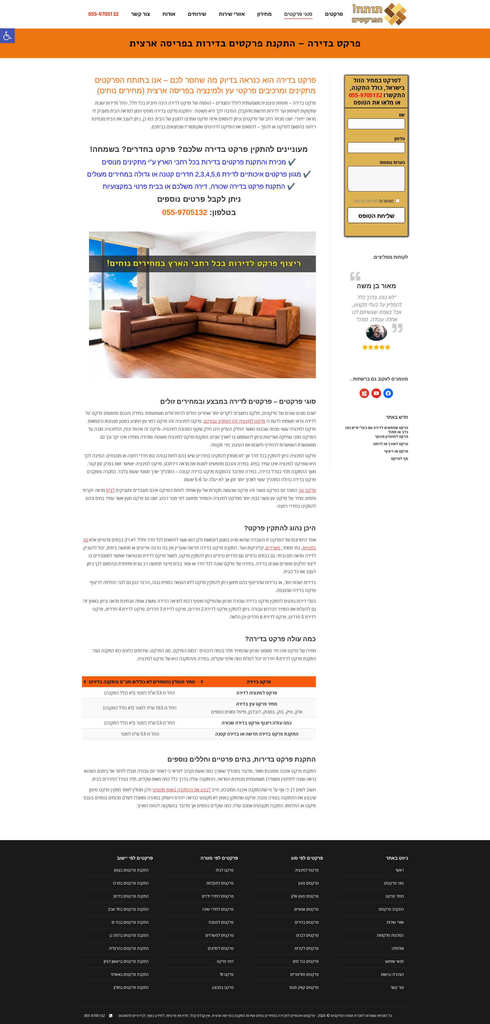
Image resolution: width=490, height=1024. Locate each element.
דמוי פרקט (225, 961)
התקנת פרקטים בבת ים (130, 922)
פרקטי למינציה (307, 870)
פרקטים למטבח (221, 922)
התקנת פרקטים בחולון (131, 987)
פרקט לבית (225, 870)
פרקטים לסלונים (221, 948)
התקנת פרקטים (391, 909)
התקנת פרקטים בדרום (131, 896)
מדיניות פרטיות (366, 201)
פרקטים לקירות (307, 948)
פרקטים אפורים (306, 909)
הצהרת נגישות (392, 974)
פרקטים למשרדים (220, 935)
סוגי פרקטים (394, 883)
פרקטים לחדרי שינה (218, 909)
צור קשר (397, 987)
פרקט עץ (307, 490)
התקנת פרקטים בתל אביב (128, 909)
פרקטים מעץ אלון (305, 896)
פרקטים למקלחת (220, 883)
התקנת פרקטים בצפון (131, 870)
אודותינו (398, 948)
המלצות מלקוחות (390, 935)
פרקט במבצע (223, 987)
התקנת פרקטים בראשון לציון (126, 961)
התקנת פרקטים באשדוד (130, 974)
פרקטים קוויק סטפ (304, 987)
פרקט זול (226, 974)
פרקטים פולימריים (304, 974)
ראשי (400, 870)
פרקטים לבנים (307, 935)
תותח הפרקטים (342, 1015)
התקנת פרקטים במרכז (131, 883)
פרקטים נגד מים (306, 961)
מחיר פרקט (395, 896)
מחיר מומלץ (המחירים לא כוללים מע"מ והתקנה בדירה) (142, 682)
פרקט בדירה (259, 682)
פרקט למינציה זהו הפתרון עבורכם (234, 421)
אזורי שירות (395, 922)
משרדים (273, 548)
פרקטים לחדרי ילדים (218, 896)
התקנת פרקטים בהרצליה (129, 948)
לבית (110, 490)
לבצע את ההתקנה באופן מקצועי (181, 790)
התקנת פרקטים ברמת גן (129, 935)
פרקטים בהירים (307, 922)
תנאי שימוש (394, 961)
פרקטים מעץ (308, 883)
